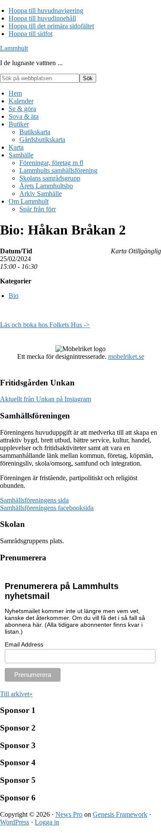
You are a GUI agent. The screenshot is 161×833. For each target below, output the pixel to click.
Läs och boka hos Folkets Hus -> (45, 324)
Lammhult (14, 48)
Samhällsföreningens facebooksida (47, 507)
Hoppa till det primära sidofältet (51, 26)
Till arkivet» (16, 694)
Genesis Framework (120, 814)
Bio (13, 295)
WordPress (14, 822)
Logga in (47, 822)
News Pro (68, 814)
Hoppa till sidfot (30, 33)
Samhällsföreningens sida (34, 500)
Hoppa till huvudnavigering (46, 10)
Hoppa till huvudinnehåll (42, 18)
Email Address (24, 644)
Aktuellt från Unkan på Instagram (45, 399)
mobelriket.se (126, 356)
